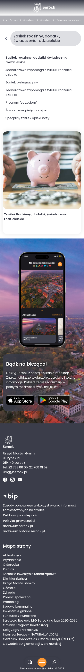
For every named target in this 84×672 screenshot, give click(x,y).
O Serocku (11, 564)
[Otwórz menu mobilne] (42, 662)
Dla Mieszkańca (15, 578)
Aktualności (12, 555)
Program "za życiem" (21, 102)
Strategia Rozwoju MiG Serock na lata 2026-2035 (40, 620)
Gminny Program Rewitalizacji (25, 625)
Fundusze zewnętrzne (19, 616)
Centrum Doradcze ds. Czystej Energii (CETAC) (39, 639)
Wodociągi (11, 602)
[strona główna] (3, 20)
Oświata (9, 588)
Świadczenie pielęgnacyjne (25, 110)
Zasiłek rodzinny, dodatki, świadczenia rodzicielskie (68, 20)
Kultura (8, 569)
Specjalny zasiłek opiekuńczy (27, 118)
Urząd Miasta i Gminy (19, 583)
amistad (49, 668)
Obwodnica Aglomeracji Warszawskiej (32, 644)
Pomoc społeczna (13, 20)
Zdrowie (9, 592)
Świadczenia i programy (29, 20)
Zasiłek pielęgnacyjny (21, 82)
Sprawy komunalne (17, 606)
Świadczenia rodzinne (45, 20)
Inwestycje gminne (17, 611)
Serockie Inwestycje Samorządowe (29, 574)
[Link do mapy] (29, 662)
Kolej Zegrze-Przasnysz (20, 630)
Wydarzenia (12, 560)
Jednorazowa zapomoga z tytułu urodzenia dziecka (38, 72)
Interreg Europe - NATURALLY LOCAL (30, 634)
